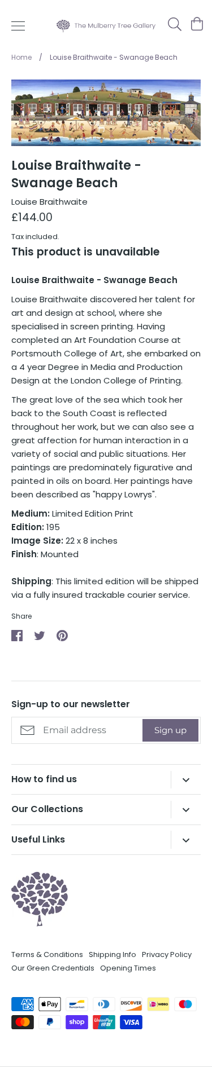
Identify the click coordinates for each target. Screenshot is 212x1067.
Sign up (170, 730)
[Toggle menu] (18, 26)
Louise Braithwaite (49, 202)
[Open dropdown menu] (186, 779)
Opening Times (128, 968)
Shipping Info (112, 954)
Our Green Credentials (52, 968)
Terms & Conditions (47, 954)
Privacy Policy (167, 954)
